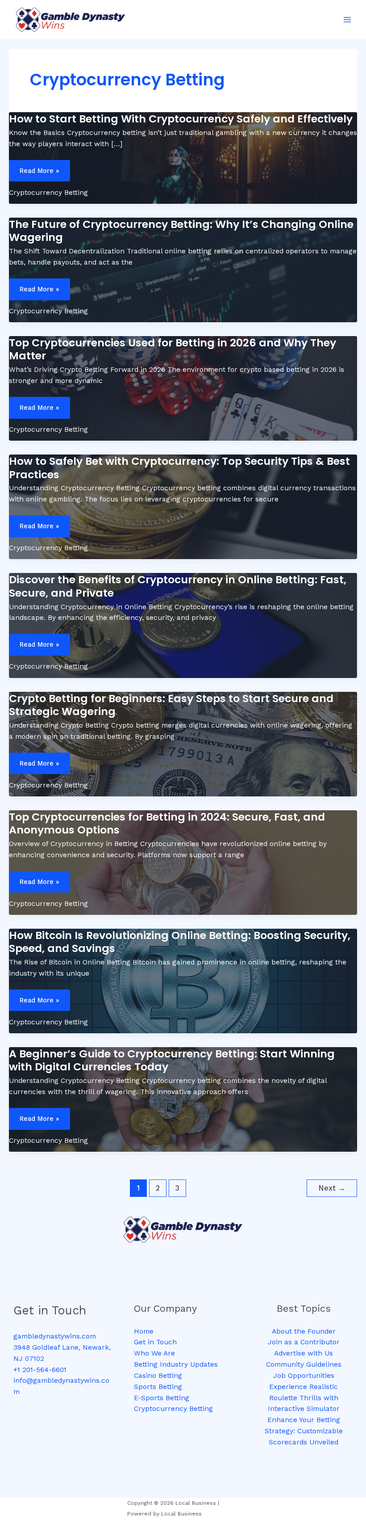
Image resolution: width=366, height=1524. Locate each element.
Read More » (44, 171)
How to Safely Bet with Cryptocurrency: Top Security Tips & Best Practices (179, 467)
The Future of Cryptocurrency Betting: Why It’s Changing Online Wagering (181, 230)
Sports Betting (158, 1387)
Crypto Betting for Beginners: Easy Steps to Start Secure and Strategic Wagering (171, 705)
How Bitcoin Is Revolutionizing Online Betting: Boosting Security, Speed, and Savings (179, 942)
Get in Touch (155, 1342)
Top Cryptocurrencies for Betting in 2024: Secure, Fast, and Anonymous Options (167, 823)
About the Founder (304, 1331)
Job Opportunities (303, 1376)
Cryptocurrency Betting (48, 193)
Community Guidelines (303, 1364)
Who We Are (154, 1353)
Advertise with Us (303, 1353)
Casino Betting (158, 1376)
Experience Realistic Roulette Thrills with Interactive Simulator (304, 1398)
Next (331, 1188)
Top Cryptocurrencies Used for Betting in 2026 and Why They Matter (172, 349)
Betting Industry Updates (176, 1364)
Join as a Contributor (304, 1342)
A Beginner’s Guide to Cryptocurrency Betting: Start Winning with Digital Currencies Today (172, 1060)
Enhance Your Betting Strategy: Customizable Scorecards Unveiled (304, 1431)
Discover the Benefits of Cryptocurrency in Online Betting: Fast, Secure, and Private (177, 586)
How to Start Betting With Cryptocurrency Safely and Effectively (181, 118)
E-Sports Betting (161, 1398)
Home (144, 1331)
